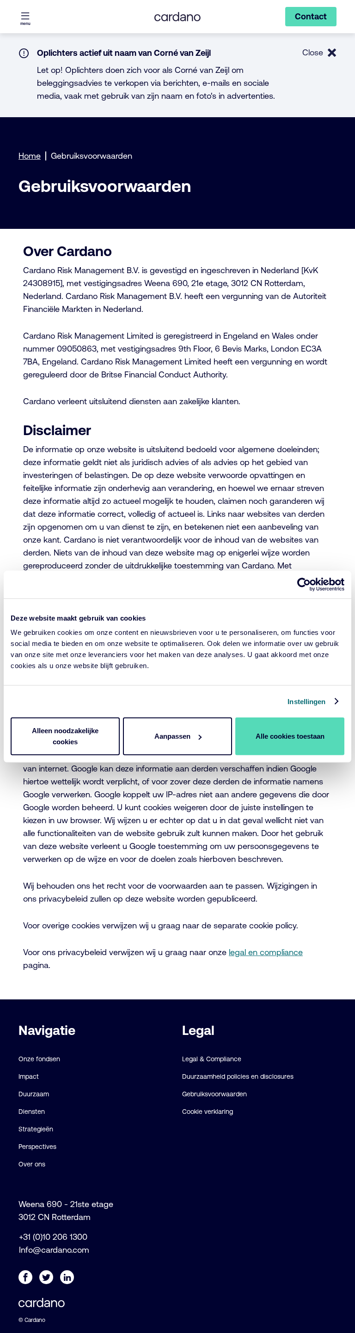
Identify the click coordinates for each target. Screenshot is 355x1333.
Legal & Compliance (211, 1059)
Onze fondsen (39, 1059)
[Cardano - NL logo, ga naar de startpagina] (177, 16)
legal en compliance (266, 952)
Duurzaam (33, 1094)
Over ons (31, 1164)
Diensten (31, 1111)
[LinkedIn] (67, 1277)
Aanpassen (172, 736)
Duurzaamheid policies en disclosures (238, 1076)
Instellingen (306, 701)
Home (29, 156)
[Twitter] (46, 1277)
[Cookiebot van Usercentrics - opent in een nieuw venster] (303, 584)
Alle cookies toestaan (290, 736)
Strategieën (35, 1129)
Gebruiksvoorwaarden (214, 1094)
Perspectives (37, 1146)
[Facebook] (25, 1277)
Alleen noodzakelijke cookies (65, 736)
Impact (28, 1076)
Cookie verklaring (207, 1111)
